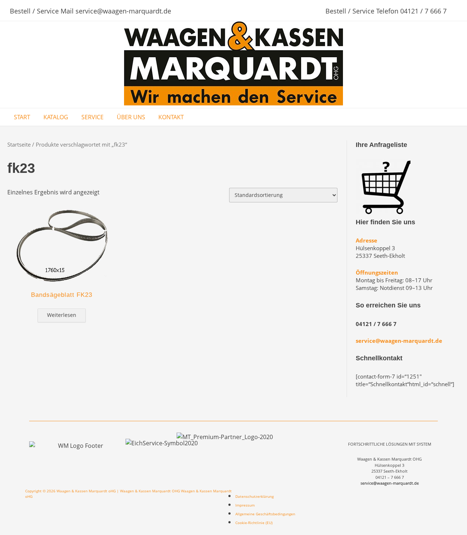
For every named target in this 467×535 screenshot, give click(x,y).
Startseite (19, 144)
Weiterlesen (61, 314)
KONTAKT (171, 117)
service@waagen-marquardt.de (399, 340)
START (22, 117)
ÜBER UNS (131, 117)
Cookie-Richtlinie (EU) (254, 522)
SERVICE (92, 117)
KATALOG (55, 117)
